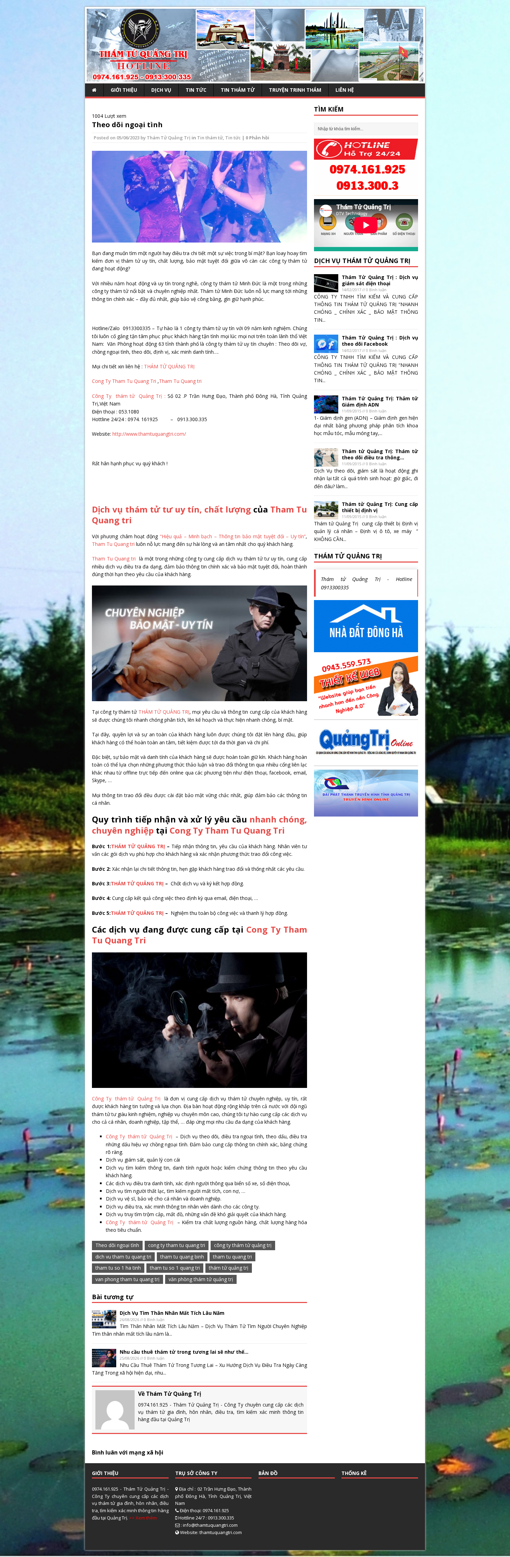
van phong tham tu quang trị (127, 1279)
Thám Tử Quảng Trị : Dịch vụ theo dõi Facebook (380, 340)
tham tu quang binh (182, 1256)
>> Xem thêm (143, 1518)
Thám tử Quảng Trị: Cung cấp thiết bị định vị (380, 507)
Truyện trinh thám (295, 90)
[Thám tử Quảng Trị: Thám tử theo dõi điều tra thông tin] (326, 462)
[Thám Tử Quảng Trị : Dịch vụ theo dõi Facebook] (326, 348)
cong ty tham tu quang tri (176, 1245)
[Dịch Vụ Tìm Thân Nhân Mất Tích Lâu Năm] (104, 1324)
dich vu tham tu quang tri (123, 1256)
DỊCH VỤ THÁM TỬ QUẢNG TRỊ (362, 260)
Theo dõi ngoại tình (127, 124)
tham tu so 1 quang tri (175, 1267)
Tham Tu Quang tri (180, 381)
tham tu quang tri (232, 1256)
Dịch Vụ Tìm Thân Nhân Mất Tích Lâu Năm (172, 1313)
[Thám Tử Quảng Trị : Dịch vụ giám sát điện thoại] (326, 288)
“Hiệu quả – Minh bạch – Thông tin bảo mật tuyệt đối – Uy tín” (233, 536)
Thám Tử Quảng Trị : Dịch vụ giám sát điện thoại (380, 280)
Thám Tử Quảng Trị (168, 137)
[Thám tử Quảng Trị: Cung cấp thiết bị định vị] (326, 515)
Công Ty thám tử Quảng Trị (127, 1098)
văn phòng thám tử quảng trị (201, 1279)
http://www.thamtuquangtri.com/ (149, 434)
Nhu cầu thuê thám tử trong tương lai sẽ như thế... (184, 1352)
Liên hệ (344, 90)
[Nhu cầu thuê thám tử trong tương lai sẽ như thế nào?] (104, 1363)
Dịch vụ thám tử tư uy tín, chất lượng (171, 509)
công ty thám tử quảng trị (243, 1245)
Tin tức (196, 90)
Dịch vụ (161, 90)
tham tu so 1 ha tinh (118, 1267)
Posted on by (120, 137)
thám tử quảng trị (228, 1267)
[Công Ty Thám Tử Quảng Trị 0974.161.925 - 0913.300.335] (255, 77)
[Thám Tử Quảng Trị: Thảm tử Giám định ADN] (326, 409)
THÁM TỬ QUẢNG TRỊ (169, 366)
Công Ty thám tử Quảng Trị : (130, 396)
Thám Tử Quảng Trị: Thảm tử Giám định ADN (380, 401)
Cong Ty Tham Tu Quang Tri (125, 381)
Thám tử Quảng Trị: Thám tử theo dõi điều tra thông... (380, 454)
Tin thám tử (238, 90)
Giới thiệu (124, 90)
